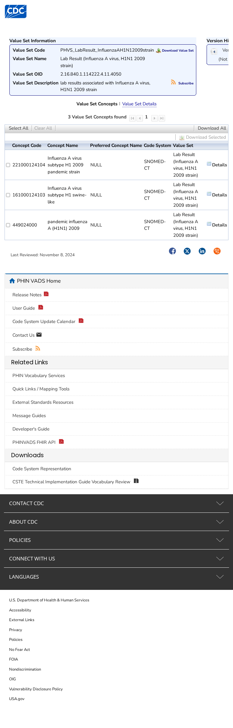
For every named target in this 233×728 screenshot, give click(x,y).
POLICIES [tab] (20, 539)
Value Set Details (139, 104)
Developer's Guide (30, 429)
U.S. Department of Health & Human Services (49, 600)
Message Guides (29, 416)
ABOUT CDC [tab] (23, 521)
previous (214, 51)
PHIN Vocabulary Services (38, 376)
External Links (21, 620)
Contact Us (24, 335)
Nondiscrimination (25, 669)
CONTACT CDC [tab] (26, 503)
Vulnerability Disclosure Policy (36, 689)
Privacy (15, 630)
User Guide (24, 308)
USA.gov (17, 699)
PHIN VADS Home (39, 280)
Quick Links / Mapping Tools (40, 389)
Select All (18, 128)
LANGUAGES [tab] (24, 576)
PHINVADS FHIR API (34, 442)
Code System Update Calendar (44, 321)
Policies (15, 639)
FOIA (13, 659)
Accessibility (20, 610)
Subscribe (185, 83)
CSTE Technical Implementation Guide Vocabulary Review (72, 482)
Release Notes (27, 295)
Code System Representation (41, 469)
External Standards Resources (42, 402)
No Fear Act (19, 649)
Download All (212, 128)
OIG (12, 679)
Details (219, 165)
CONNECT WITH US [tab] (32, 558)
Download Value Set (177, 50)
